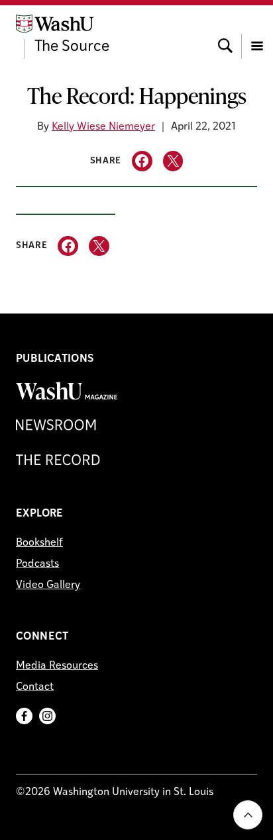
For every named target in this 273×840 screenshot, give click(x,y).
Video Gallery (48, 585)
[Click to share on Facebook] (142, 161)
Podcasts (37, 564)
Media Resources (57, 666)
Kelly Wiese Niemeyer (103, 127)
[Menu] (257, 33)
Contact (35, 687)
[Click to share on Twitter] (173, 161)
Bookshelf (39, 543)
